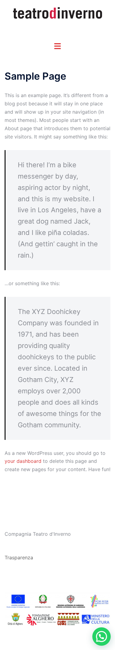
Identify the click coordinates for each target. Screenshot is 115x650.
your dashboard (23, 461)
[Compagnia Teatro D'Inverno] (58, 13)
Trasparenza (19, 557)
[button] (101, 636)
